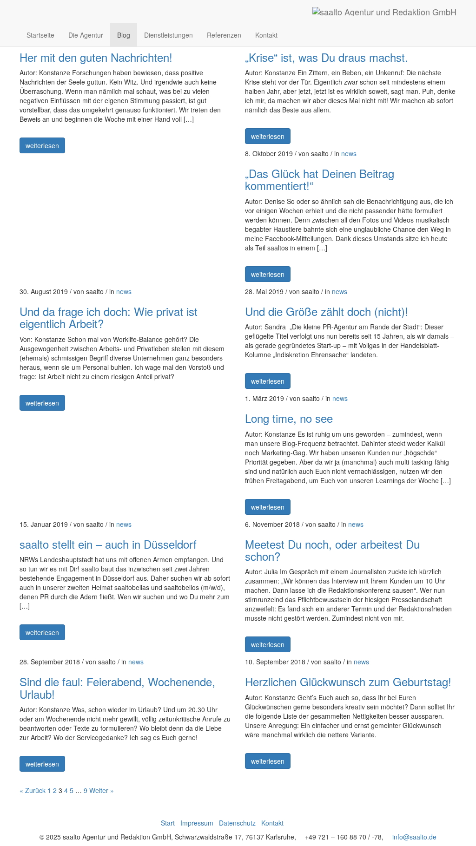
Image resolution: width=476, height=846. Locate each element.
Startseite (40, 34)
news (349, 153)
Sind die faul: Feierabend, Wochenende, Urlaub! (117, 687)
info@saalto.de (414, 836)
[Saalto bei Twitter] (313, 34)
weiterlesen (42, 145)
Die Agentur (85, 34)
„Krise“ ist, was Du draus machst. (326, 57)
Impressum (196, 822)
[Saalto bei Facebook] (294, 34)
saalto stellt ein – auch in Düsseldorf (108, 544)
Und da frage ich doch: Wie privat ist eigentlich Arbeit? (109, 317)
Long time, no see (289, 418)
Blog (123, 34)
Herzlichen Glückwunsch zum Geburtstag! (348, 681)
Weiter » (101, 790)
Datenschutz (237, 822)
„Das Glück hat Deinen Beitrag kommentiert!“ (319, 179)
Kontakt (266, 34)
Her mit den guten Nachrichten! (96, 57)
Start (168, 822)
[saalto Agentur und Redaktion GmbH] (384, 11)
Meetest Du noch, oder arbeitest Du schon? (332, 550)
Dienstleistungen (168, 34)
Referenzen (224, 34)
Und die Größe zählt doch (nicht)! (326, 311)
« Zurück (33, 790)
